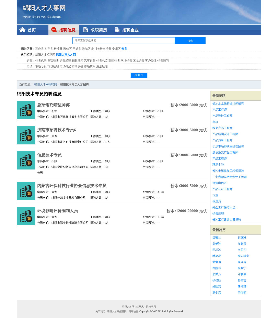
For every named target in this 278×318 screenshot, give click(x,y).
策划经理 (102, 66)
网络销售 (126, 60)
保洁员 (216, 201)
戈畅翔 (216, 243)
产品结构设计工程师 (225, 134)
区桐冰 (216, 249)
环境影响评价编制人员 (57, 210)
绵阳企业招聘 (31, 17)
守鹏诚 (242, 274)
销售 (29, 60)
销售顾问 (77, 60)
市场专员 (41, 66)
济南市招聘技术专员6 (56, 130)
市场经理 (53, 66)
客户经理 (151, 60)
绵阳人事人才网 (66, 54)
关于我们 (100, 311)
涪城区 (86, 48)
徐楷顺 (216, 280)
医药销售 (114, 60)
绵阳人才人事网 (44, 7)
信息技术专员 (49, 155)
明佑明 (242, 292)
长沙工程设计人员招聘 (226, 219)
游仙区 (67, 48)
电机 (215, 121)
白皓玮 (216, 268)
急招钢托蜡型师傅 (53, 104)
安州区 (116, 48)
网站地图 (133, 311)
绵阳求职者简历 (51, 17)
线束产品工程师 (222, 128)
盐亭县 (49, 48)
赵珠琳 (242, 237)
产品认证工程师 (222, 189)
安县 (124, 48)
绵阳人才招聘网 (45, 54)
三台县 (39, 48)
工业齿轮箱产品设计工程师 (229, 176)
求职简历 (99, 30)
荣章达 (216, 262)
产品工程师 (219, 109)
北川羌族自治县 (101, 48)
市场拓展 (65, 66)
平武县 (77, 48)
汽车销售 (89, 60)
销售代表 (41, 60)
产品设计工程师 (222, 115)
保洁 (215, 195)
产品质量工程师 (222, 140)
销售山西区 (219, 183)
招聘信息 (67, 30)
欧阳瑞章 (243, 255)
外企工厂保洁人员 (223, 207)
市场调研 (77, 66)
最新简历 (218, 230)
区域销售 (138, 60)
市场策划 (89, 66)
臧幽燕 (216, 286)
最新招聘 (218, 95)
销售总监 (102, 60)
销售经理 (65, 60)
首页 (32, 30)
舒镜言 (242, 280)
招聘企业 (130, 30)
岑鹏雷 (242, 243)
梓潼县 (58, 48)
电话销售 (53, 60)
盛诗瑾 (242, 286)
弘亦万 (216, 274)
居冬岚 (216, 292)
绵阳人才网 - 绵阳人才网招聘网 (139, 306)
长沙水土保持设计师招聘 (228, 103)
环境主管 (218, 164)
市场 (29, 66)
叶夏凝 (216, 255)
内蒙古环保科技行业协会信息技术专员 (71, 185)
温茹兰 (216, 237)
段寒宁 (242, 268)
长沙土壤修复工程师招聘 (228, 170)
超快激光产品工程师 (225, 152)
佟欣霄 (242, 262)
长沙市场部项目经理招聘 (228, 146)
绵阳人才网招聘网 (45, 84)
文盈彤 (242, 249)
